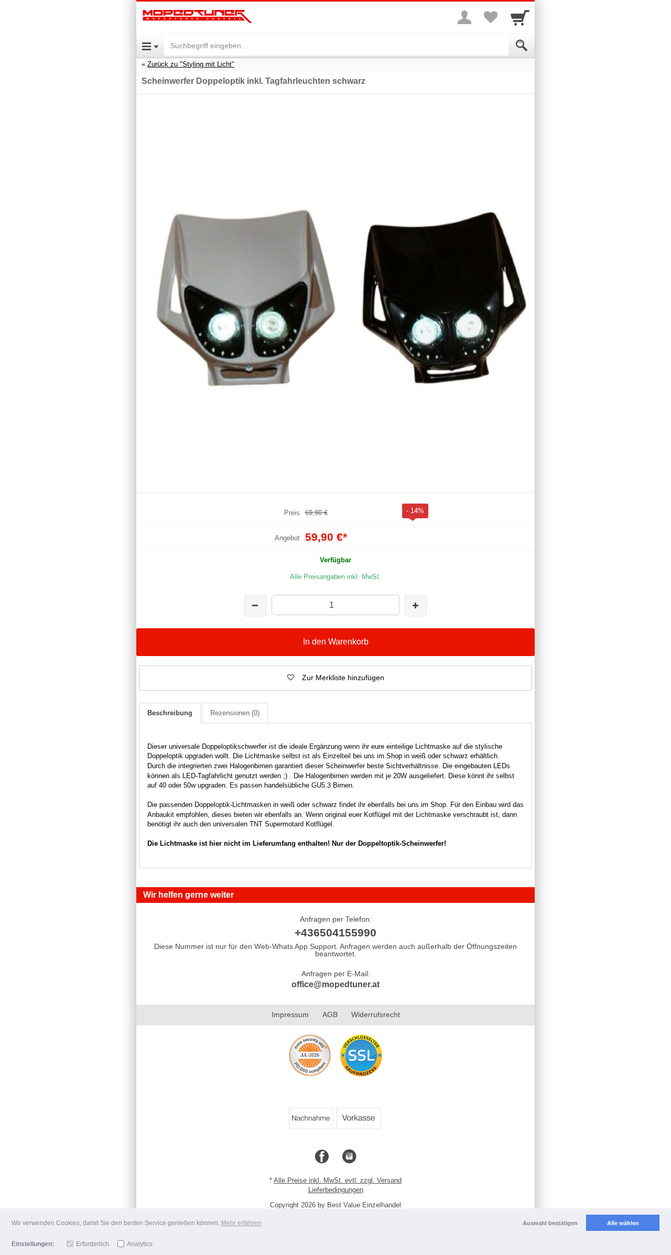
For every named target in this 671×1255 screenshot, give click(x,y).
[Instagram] (349, 1157)
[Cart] (520, 17)
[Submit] (521, 45)
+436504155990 (335, 932)
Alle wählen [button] (623, 1223)
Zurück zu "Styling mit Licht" (190, 64)
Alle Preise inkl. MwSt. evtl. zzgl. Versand (338, 1180)
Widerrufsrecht (375, 1014)
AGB (330, 1014)
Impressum (290, 1014)
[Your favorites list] (491, 17)
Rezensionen (234, 713)
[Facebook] (322, 1157)
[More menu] (464, 17)
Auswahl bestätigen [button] (550, 1223)
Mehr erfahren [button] (241, 1223)
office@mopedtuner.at (335, 984)
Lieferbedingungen (335, 1190)
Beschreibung (169, 713)
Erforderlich (92, 1244)
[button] (335, 678)
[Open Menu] (150, 45)
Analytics (140, 1244)
